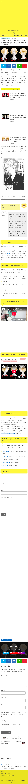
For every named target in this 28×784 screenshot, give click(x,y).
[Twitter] (6, 653)
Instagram (5, 462)
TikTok (5, 465)
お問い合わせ (4, 771)
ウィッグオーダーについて (6, 35)
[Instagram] (21, 653)
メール (3, 697)
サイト (3, 705)
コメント (4, 675)
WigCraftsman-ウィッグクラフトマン (17, 780)
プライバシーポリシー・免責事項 (9, 773)
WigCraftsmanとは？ (18, 35)
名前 (3, 690)
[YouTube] (13, 653)
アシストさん (8, 246)
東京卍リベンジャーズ (6, 38)
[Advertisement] (14, 15)
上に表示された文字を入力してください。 (12, 724)
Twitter (5, 456)
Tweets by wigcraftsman (7, 758)
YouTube (5, 451)
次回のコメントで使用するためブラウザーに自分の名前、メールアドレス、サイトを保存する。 (13, 714)
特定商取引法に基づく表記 (7, 775)
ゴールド (9, 253)
